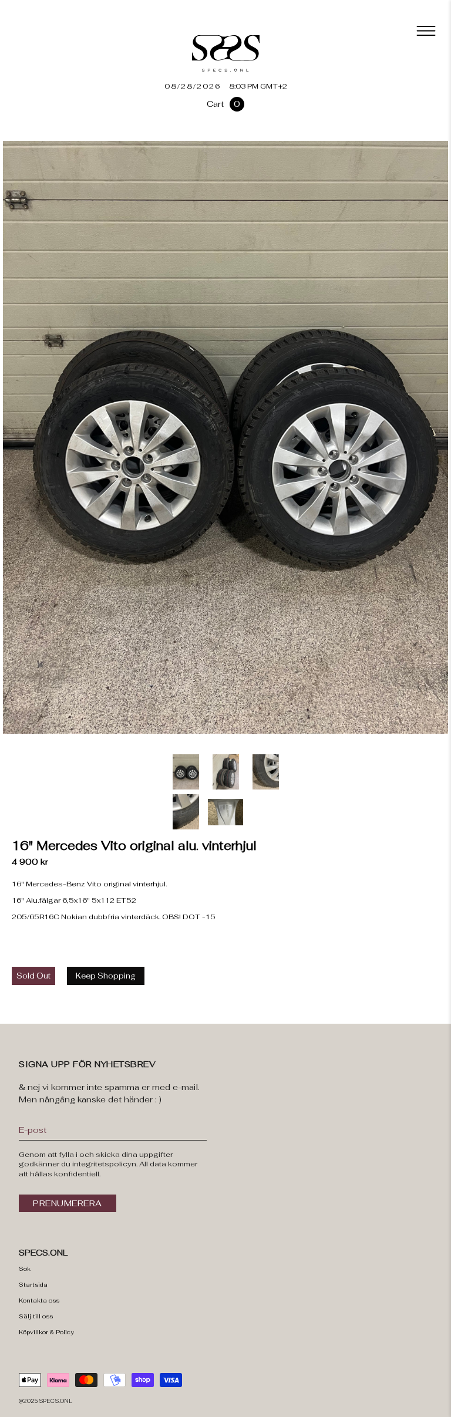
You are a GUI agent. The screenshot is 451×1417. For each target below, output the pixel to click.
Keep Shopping (106, 976)
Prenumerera (67, 1203)
